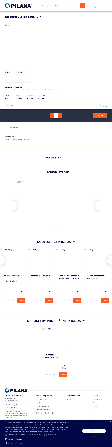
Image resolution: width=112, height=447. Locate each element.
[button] (6, 435)
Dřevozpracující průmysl (12, 90)
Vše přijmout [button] (94, 431)
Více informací (49, 432)
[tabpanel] (56, 203)
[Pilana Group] (18, 5)
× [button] (110, 422)
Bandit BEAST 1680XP (21, 139)
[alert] (56, 433)
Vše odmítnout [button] (94, 436)
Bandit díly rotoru (54, 90)
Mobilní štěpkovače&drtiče (31, 90)
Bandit (7, 139)
